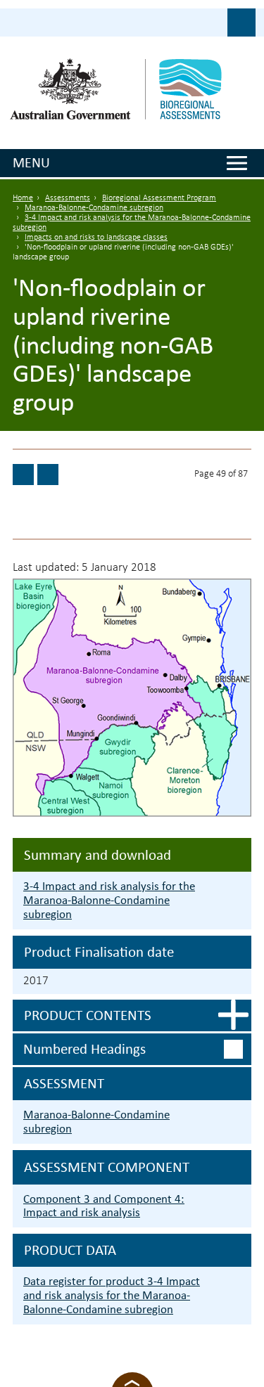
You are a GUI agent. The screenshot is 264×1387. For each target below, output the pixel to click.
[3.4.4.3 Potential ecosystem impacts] (23, 474)
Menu (31, 162)
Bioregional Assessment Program (159, 198)
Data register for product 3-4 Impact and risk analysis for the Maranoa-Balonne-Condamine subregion (111, 1295)
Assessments (67, 198)
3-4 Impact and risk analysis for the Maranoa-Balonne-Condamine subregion (109, 900)
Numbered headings (84, 1049)
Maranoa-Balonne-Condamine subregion (94, 208)
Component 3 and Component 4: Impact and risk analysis (103, 1206)
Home (23, 198)
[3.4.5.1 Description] (47, 474)
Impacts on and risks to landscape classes (96, 237)
